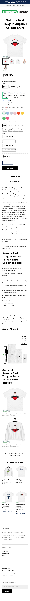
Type (4, 83)
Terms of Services (7, 575)
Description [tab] (15, 176)
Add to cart (10, 168)
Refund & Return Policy (8, 570)
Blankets (12, 455)
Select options (7, 488)
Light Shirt (17, 455)
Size (3, 122)
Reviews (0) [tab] (15, 181)
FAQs (3, 556)
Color (4, 107)
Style (4, 90)
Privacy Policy (6, 568)
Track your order (7, 558)
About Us (5, 551)
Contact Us (5, 553)
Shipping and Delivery (8, 573)
